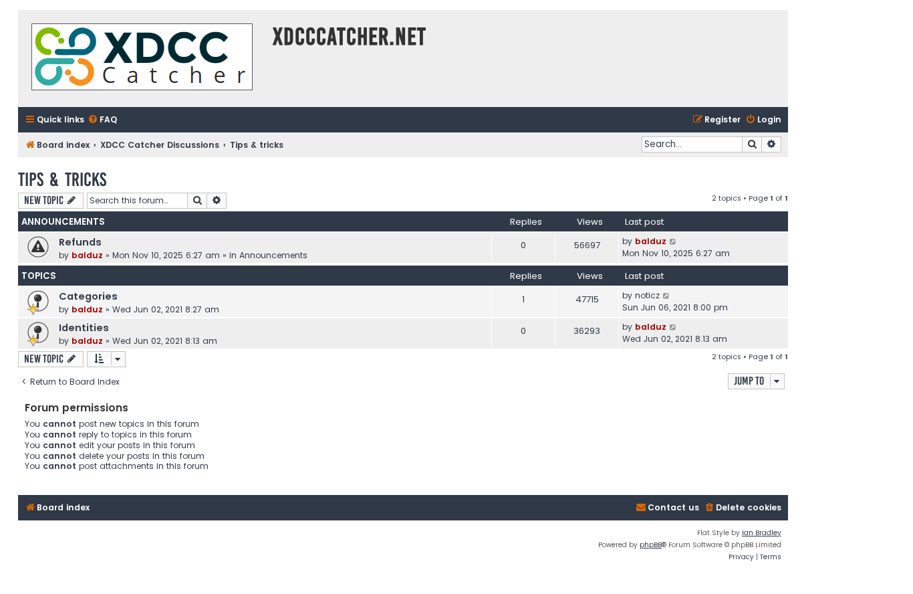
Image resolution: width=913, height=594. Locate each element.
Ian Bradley (761, 533)
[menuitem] (102, 120)
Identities (84, 327)
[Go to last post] (673, 241)
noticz (647, 295)
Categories (88, 296)
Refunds (80, 242)
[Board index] (142, 58)
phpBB (651, 545)
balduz (87, 255)
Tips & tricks (62, 179)
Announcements (273, 255)
